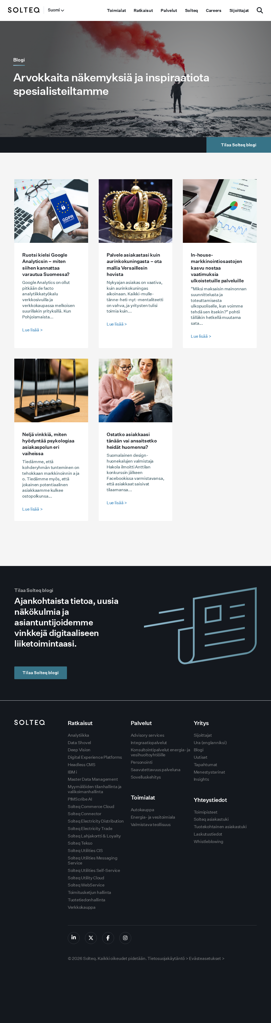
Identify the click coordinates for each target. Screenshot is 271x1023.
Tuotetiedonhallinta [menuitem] (86, 899)
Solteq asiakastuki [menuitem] (211, 819)
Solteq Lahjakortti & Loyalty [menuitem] (94, 835)
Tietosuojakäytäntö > (167, 958)
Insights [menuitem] (201, 779)
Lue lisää (32, 329)
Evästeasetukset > (206, 958)
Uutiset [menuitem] (200, 757)
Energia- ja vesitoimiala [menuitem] (153, 817)
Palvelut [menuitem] (169, 10)
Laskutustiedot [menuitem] (208, 834)
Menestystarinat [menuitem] (209, 772)
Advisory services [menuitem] (147, 735)
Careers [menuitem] (214, 10)
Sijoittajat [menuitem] (239, 10)
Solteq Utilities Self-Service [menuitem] (94, 870)
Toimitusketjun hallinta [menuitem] (89, 892)
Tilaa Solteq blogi (40, 672)
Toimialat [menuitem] (116, 10)
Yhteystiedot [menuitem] (210, 800)
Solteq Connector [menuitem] (84, 813)
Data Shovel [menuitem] (79, 742)
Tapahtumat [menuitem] (206, 764)
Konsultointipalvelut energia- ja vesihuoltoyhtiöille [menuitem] (160, 752)
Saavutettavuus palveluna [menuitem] (155, 769)
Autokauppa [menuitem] (142, 809)
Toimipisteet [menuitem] (206, 812)
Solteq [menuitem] (191, 10)
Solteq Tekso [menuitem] (80, 843)
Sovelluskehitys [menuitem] (146, 777)
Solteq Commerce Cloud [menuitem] (91, 806)
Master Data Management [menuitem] (93, 779)
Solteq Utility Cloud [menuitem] (86, 877)
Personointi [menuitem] (141, 762)
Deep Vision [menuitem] (79, 749)
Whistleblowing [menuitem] (209, 841)
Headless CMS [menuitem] (82, 764)
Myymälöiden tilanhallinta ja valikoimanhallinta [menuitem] (94, 789)
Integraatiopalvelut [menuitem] (149, 742)
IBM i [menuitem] (72, 772)
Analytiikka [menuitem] (78, 735)
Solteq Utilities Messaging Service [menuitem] (93, 860)
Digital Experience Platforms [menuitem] (95, 757)
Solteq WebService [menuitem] (86, 885)
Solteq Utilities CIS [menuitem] (85, 850)
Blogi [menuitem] (199, 749)
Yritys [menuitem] (201, 723)
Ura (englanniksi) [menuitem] (210, 742)
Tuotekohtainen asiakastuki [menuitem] (220, 826)
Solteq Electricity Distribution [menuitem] (96, 821)
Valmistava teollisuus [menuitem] (151, 824)
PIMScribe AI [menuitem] (80, 799)
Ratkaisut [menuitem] (143, 10)
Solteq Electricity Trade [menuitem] (90, 828)
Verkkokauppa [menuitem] (82, 907)
